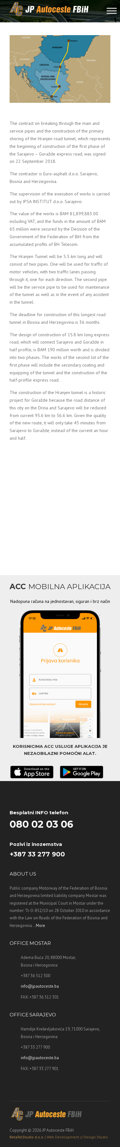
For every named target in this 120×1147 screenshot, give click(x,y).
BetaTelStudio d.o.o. (59, 1137)
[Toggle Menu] (112, 11)
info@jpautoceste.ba (40, 986)
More (40, 925)
